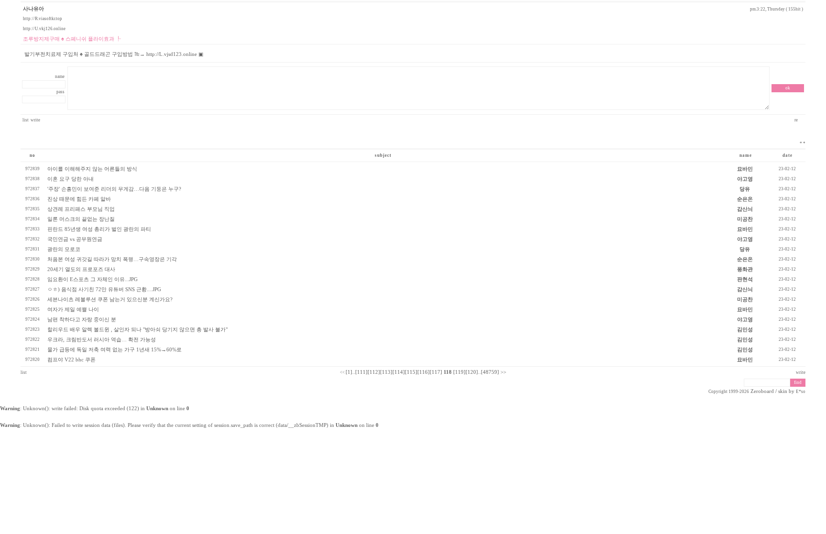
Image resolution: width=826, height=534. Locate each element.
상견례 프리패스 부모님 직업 (81, 209)
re (796, 120)
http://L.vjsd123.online (171, 54)
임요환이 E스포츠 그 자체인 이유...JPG (92, 279)
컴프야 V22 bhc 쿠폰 (71, 359)
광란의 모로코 (63, 249)
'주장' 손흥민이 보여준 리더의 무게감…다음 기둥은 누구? (114, 189)
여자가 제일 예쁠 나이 (73, 309)
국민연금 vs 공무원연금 (74, 239)
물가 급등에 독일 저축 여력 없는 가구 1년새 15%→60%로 (114, 349)
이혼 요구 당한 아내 (70, 179)
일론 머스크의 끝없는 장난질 (81, 219)
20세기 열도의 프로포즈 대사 (81, 269)
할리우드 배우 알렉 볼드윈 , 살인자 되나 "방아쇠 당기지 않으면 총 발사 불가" (137, 329)
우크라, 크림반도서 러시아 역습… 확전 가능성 (101, 339)
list (25, 120)
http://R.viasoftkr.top (42, 18)
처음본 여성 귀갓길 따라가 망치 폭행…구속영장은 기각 (112, 259)
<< (342, 372)
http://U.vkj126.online (44, 28)
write (35, 120)
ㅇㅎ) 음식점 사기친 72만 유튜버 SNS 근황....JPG (104, 289)
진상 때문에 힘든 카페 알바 (79, 199)
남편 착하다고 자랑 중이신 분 (81, 319)
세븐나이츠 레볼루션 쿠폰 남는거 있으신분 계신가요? (110, 299)
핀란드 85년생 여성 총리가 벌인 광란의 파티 (99, 229)
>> (503, 372)
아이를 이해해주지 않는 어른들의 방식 (92, 169)
